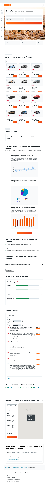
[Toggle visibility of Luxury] (27, 200)
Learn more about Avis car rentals (13, 459)
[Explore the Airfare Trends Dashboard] (1, 21)
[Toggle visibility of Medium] (19, 200)
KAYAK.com (7, 467)
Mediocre (10, 324)
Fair (8, 322)
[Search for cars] (1, 13)
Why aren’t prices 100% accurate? (13, 481)
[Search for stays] (1, 11)
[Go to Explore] (1, 25)
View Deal (15, 91)
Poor (9, 325)
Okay (9, 321)
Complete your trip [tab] (25, 452)
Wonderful (10, 317)
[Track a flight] (1, 28)
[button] (2, 5)
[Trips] (1, 31)
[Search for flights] (1, 8)
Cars (10, 467)
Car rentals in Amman (23, 467)
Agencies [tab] (9, 452)
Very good (10, 319)
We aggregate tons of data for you (13, 479)
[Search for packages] (1, 15)
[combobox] (9, 13)
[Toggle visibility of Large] (18, 201)
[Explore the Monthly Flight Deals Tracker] (1, 23)
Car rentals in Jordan (16, 467)
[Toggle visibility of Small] (18, 198)
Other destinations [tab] (34, 452)
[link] (24, 233)
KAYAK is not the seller (11, 477)
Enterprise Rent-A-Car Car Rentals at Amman (23, 394)
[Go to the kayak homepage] (7, 5)
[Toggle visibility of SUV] (26, 198)
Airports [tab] (13, 452)
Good (9, 320)
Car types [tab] (18, 452)
